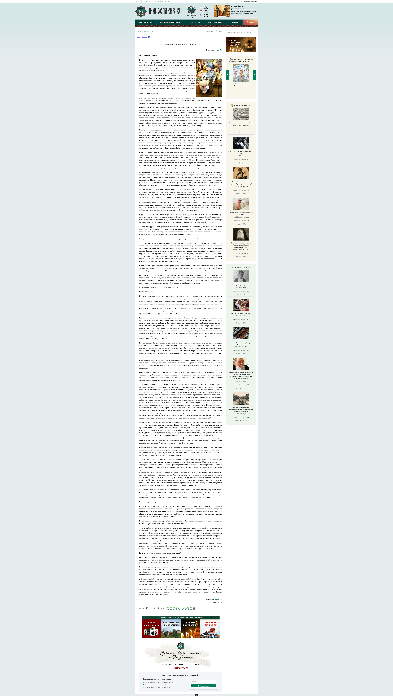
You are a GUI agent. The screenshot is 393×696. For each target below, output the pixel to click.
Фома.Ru (218, 50)
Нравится (144, 37)
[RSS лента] (165, 1)
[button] (220, 17)
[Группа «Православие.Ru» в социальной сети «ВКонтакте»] (136, 1)
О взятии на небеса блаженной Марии (241, 123)
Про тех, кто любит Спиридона (241, 313)
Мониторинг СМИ (148, 31)
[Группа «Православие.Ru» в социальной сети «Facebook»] (143, 1)
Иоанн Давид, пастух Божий (241, 285)
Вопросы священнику (216, 22)
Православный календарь (191, 16)
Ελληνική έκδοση (206, 7)
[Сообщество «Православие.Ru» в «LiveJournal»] (149, 1)
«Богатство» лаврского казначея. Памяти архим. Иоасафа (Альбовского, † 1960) (241, 245)
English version (205, 15)
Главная (139, 31)
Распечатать (221, 31)
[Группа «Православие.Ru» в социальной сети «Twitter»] (146, 1)
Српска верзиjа (205, 11)
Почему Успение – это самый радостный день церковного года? (241, 183)
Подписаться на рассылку (250, 1)
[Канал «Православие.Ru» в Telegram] (159, 1)
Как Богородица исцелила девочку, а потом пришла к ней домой (241, 343)
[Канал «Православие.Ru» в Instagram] (162, 1)
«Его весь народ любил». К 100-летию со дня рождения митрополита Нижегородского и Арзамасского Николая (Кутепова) (241, 375)
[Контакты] (168, 1)
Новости (235, 22)
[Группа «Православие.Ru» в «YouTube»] (152, 1)
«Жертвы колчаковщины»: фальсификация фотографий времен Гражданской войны (241, 409)
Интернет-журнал (193, 22)
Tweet (138, 37)
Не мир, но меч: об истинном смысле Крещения (241, 213)
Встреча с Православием (170, 22)
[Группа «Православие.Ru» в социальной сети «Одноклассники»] (140, 1)
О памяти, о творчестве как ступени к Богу (241, 152)
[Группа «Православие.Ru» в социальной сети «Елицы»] (155, 1)
